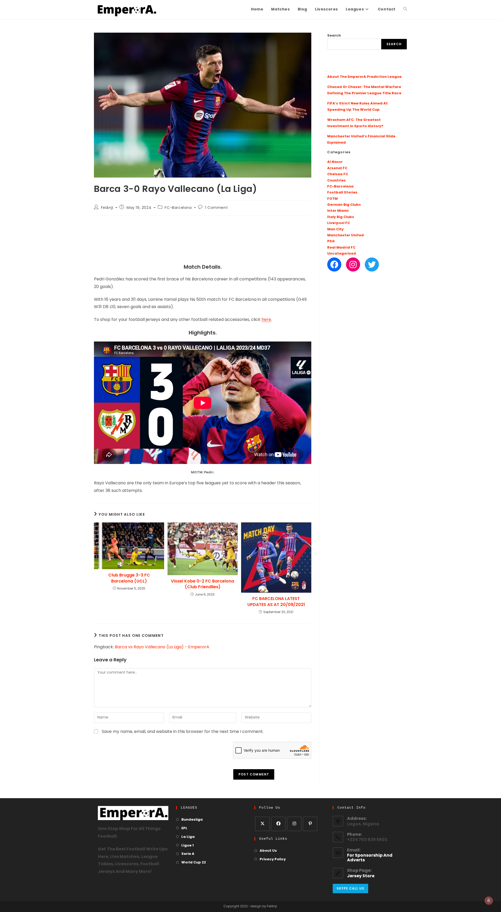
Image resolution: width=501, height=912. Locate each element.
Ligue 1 (187, 845)
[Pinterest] (310, 824)
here (266, 320)
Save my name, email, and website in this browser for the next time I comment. (183, 732)
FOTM (332, 199)
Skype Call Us (350, 888)
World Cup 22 (193, 862)
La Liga (188, 837)
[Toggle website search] (405, 9)
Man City (335, 229)
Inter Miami (338, 211)
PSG (331, 241)
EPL (184, 828)
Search (334, 35)
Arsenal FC (337, 168)
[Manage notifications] (489, 900)
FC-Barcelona (178, 208)
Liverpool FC (338, 223)
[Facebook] (334, 264)
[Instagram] (353, 264)
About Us (268, 850)
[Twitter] (372, 264)
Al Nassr (335, 162)
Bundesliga (192, 819)
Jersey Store (360, 876)
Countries (336, 180)
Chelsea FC (337, 174)
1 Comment (216, 208)
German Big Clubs (344, 205)
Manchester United (345, 235)
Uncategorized (341, 253)
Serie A (187, 854)
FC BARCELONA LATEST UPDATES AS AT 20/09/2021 (276, 601)
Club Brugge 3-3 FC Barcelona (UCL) (129, 578)
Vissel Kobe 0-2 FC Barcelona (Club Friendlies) (202, 584)
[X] (262, 824)
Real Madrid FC (341, 247)
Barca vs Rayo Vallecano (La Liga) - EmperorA (162, 647)
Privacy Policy (273, 859)
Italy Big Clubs (340, 217)
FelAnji (107, 208)
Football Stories (342, 192)
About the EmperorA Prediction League (364, 77)
